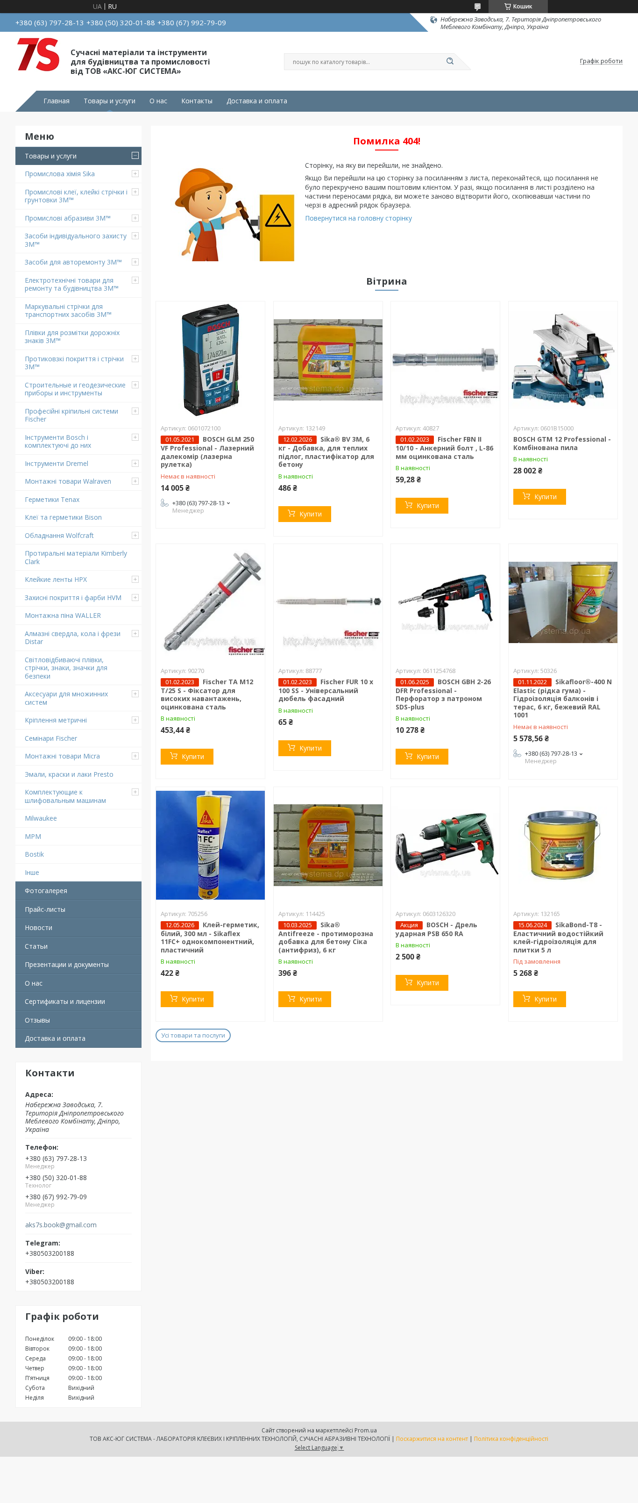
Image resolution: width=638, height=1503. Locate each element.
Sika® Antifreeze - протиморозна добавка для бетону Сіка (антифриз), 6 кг (325, 937)
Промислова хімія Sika (60, 173)
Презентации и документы (67, 964)
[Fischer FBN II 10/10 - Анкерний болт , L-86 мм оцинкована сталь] (445, 359)
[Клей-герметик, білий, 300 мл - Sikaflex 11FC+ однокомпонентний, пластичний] (210, 845)
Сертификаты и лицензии (65, 1001)
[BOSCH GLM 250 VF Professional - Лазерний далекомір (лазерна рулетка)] (210, 359)
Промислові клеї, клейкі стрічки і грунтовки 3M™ (76, 196)
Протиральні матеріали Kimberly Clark (76, 557)
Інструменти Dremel (56, 463)
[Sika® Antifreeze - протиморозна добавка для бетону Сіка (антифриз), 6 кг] (328, 845)
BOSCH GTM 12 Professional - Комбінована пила (562, 443)
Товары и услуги (109, 101)
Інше (32, 872)
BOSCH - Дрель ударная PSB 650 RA (436, 929)
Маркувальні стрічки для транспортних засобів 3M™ (68, 310)
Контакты (197, 101)
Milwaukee (41, 818)
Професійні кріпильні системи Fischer (71, 415)
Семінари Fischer (51, 738)
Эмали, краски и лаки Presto (69, 774)
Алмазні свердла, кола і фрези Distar (73, 637)
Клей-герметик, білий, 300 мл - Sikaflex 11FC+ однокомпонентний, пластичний (210, 937)
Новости (38, 927)
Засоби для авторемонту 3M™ (73, 262)
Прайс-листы (45, 909)
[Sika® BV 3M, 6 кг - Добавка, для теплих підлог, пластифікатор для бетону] (328, 359)
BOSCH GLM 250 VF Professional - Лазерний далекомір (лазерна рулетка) (207, 452)
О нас (158, 101)
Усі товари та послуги (193, 1035)
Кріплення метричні (56, 720)
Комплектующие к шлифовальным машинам (65, 796)
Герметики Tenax (52, 499)
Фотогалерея (46, 890)
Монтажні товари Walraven (68, 481)
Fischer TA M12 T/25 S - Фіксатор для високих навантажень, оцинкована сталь (207, 694)
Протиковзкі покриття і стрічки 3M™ (74, 363)
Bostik (34, 854)
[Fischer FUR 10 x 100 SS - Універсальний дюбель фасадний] (328, 602)
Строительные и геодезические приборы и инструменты (75, 389)
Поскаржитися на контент (432, 1439)
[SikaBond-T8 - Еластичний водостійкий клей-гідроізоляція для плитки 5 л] (563, 845)
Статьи (36, 946)
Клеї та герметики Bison (63, 517)
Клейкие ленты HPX (56, 579)
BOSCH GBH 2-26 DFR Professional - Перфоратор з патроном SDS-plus (443, 694)
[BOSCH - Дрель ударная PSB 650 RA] (445, 845)
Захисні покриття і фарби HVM (73, 597)
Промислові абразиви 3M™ (68, 218)
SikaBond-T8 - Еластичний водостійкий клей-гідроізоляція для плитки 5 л (558, 937)
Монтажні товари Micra (62, 756)
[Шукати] (449, 61)
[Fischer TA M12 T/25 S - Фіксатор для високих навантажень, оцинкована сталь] (210, 602)
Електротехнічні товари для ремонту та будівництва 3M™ (72, 284)
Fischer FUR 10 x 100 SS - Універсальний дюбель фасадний (325, 690)
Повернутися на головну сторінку (358, 218)
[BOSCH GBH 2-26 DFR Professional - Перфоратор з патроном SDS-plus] (445, 602)
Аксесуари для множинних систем (66, 698)
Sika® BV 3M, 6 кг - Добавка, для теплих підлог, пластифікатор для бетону (326, 452)
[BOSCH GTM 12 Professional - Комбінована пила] (563, 359)
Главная (56, 101)
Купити (310, 513)
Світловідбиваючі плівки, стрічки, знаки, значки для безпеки (66, 667)
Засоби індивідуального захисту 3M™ (76, 240)
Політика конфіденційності (511, 1439)
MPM (33, 836)
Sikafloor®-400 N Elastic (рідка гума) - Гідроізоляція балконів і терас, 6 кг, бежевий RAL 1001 (562, 698)
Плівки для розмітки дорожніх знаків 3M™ (72, 336)
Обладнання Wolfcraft (59, 535)
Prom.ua (365, 1430)
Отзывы (37, 1020)
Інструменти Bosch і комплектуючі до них (58, 441)
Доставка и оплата (257, 101)
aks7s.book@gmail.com (61, 1225)
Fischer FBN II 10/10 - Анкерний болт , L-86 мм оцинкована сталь (444, 448)
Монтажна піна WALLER (63, 615)
